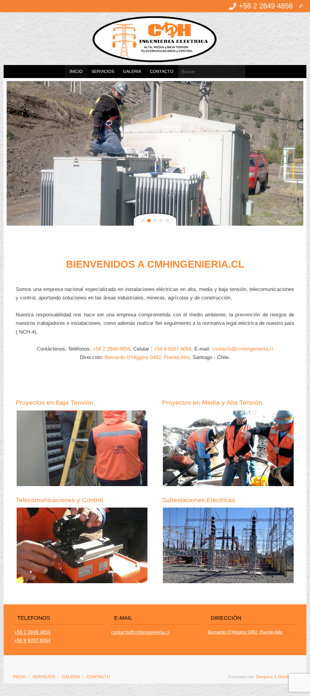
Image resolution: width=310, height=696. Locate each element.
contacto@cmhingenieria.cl (242, 348)
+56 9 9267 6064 (172, 348)
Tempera (264, 677)
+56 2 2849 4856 (111, 348)
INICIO (19, 677)
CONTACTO (98, 677)
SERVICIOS (43, 677)
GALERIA (71, 677)
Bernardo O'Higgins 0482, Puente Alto (147, 357)
